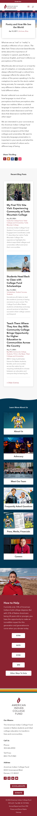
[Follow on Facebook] (5, 778)
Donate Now (18, 1)
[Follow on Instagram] (9, 778)
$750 (18, 635)
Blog (26, 31)
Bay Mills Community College (16, 352)
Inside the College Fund (15, 221)
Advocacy (18, 456)
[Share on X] (16, 158)
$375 (18, 645)
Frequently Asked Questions (18, 506)
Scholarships (11, 292)
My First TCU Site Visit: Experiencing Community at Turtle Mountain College (18, 210)
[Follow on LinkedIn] (12, 778)
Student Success (21, 292)
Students (10, 294)
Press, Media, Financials (18, 531)
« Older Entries (13, 383)
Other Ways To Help (18, 673)
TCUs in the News (19, 354)
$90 (18, 665)
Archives (21, 31)
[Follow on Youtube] (16, 778)
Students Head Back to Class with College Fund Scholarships (18, 281)
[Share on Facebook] (12, 158)
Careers (18, 556)
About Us (18, 431)
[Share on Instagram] (19, 158)
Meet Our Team (18, 481)
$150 (18, 655)
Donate (18, 793)
